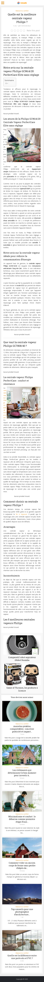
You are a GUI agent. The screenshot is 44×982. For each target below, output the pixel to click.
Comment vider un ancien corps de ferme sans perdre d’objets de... (22, 865)
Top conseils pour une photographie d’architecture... (22, 912)
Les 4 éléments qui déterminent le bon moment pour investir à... (22, 773)
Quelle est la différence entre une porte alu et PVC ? (22, 956)
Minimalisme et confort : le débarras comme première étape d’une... (22, 819)
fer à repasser (21, 514)
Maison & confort (22, 11)
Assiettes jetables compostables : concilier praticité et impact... (22, 729)
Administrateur (26, 26)
